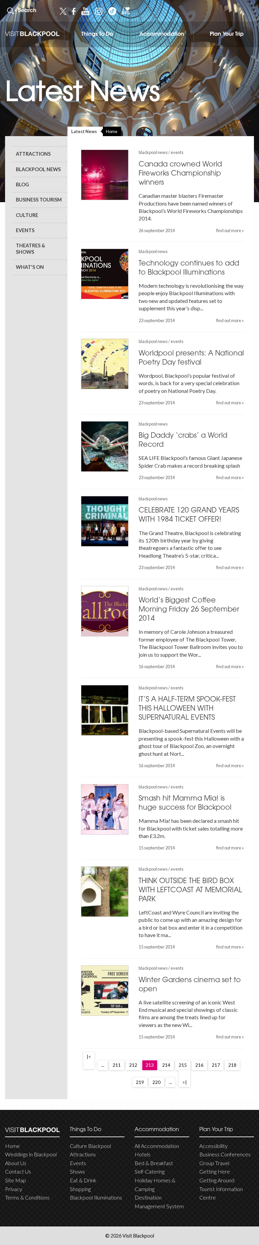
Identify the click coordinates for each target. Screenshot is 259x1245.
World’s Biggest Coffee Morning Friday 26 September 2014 (189, 609)
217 (216, 1065)
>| (184, 1082)
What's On (30, 267)
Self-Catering (150, 1171)
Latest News (84, 131)
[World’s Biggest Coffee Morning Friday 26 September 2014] (104, 611)
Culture (27, 215)
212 (133, 1065)
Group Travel (214, 1163)
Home (111, 131)
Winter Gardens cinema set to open (190, 985)
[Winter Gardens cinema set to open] (104, 990)
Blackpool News (38, 169)
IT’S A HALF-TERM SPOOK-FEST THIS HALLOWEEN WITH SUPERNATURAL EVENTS (187, 708)
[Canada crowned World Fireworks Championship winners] (104, 175)
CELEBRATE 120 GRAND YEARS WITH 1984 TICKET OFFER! (189, 515)
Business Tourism (39, 200)
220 (156, 1082)
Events (25, 230)
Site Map (15, 1180)
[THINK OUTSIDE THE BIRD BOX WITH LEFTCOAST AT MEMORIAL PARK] (104, 891)
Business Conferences (225, 1154)
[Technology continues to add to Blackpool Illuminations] (104, 274)
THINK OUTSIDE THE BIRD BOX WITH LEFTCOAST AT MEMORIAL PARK (190, 890)
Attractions (33, 154)
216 (199, 1065)
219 (140, 1082)
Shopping (80, 1189)
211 (117, 1065)
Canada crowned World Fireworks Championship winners (180, 173)
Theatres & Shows (30, 249)
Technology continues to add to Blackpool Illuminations (189, 268)
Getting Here (214, 1171)
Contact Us (18, 1171)
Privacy (13, 1189)
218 (232, 1065)
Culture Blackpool (90, 1146)
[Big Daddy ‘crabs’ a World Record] (104, 446)
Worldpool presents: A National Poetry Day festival (191, 358)
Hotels (142, 1154)
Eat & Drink (83, 1180)
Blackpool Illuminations (96, 1197)
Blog (22, 184)
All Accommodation (157, 1146)
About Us (15, 1163)
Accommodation (161, 34)
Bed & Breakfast (154, 1163)
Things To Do (97, 34)
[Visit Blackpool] (32, 34)
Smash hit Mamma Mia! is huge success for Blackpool (185, 803)
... (102, 1065)
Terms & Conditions (27, 1197)
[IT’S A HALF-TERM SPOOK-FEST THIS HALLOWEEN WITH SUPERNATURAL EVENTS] (104, 710)
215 (183, 1065)
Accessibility (213, 1146)
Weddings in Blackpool (31, 1154)
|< (89, 1056)
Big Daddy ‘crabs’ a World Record (183, 440)
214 (166, 1065)
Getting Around (216, 1180)
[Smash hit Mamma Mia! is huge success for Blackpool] (104, 809)
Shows (77, 1171)
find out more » (230, 230)
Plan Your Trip (227, 34)
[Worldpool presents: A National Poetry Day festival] (104, 364)
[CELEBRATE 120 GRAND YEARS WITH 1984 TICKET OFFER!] (104, 521)
